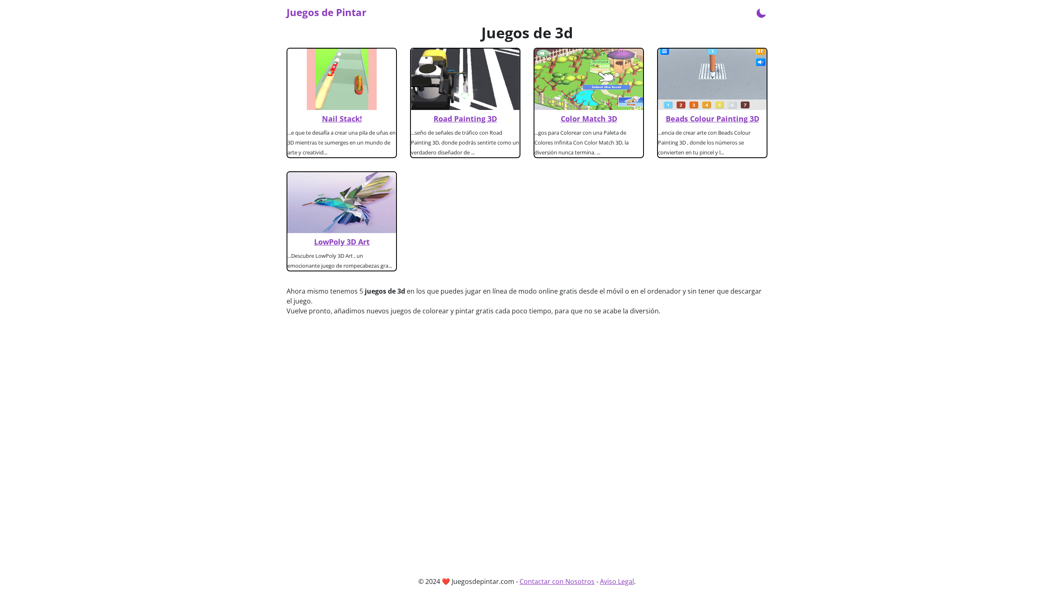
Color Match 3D (589, 119)
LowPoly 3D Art (342, 242)
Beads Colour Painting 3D (712, 119)
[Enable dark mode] (761, 12)
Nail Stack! (342, 119)
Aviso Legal (617, 581)
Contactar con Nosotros (557, 581)
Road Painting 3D (465, 119)
